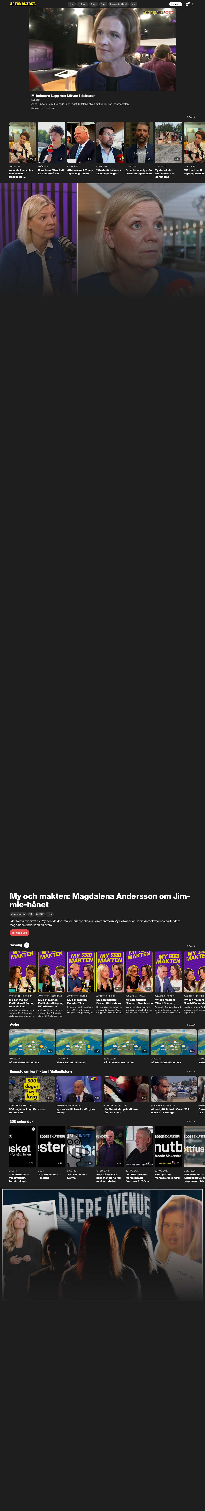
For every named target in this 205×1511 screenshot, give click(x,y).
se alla (191, 117)
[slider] (102, 90)
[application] (102, 49)
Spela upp (21, 932)
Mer (134, 4)
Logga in (175, 4)
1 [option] (26, 945)
